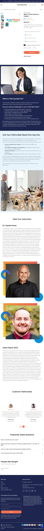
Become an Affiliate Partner (6, 489)
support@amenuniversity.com (28, 487)
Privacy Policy (26, 528)
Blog (2, 486)
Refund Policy (40, 528)
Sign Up (11, 512)
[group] (13, 21)
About (2, 482)
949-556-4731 (25, 486)
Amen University (27, 12)
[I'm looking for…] (29, 5)
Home (2, 9)
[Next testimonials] (23, 426)
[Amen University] (22, 5)
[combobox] (34, 5)
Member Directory (4, 487)
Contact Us (3, 484)
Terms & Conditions (33, 528)
